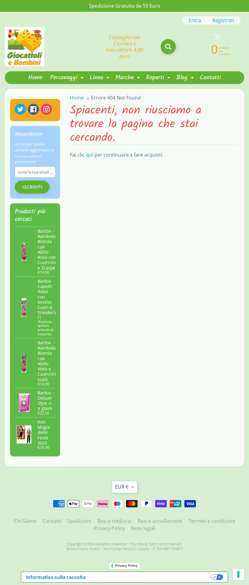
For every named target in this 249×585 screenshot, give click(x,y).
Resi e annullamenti (160, 521)
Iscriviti (32, 187)
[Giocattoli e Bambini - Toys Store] (24, 46)
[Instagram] (46, 109)
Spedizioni (79, 521)
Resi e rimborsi (114, 521)
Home (35, 78)
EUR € (121, 486)
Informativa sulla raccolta (56, 577)
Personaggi (67, 78)
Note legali (143, 528)
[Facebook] (33, 109)
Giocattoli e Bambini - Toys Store (121, 544)
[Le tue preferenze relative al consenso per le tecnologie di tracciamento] (238, 574)
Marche (128, 78)
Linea (100, 78)
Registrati (223, 20)
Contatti (210, 78)
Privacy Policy (109, 528)
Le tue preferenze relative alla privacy (151, 577)
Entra (195, 20)
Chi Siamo (25, 521)
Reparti (159, 78)
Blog (185, 78)
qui (89, 154)
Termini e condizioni (212, 521)
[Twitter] (20, 109)
